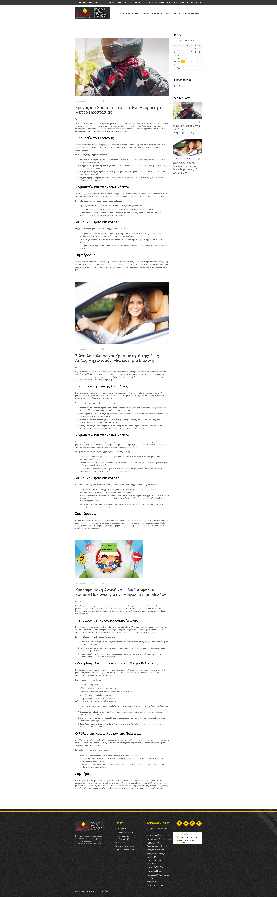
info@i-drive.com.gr (134, 2)
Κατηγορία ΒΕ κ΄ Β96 (155, 867)
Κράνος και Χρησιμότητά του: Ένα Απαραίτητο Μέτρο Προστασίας (118, 110)
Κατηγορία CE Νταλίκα (156, 871)
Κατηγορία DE (152, 881)
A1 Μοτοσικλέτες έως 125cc (158, 835)
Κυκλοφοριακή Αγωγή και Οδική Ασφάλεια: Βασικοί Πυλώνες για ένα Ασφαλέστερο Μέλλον (120, 592)
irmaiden (80, 119)
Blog (176, 86)
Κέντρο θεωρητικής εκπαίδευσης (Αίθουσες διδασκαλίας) (124, 839)
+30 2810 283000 (114, 2)
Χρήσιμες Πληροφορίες (124, 850)
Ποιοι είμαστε (120, 828)
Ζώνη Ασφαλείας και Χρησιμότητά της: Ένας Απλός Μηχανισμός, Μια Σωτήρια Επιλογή (117, 358)
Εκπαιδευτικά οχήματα (124, 832)
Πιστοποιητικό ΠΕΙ (155, 885)
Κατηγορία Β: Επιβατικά (156, 850)
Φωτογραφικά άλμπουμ (124, 846)
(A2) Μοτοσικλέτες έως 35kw (159, 839)
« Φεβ (177, 68)
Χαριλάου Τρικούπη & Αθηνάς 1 (90, 2)
